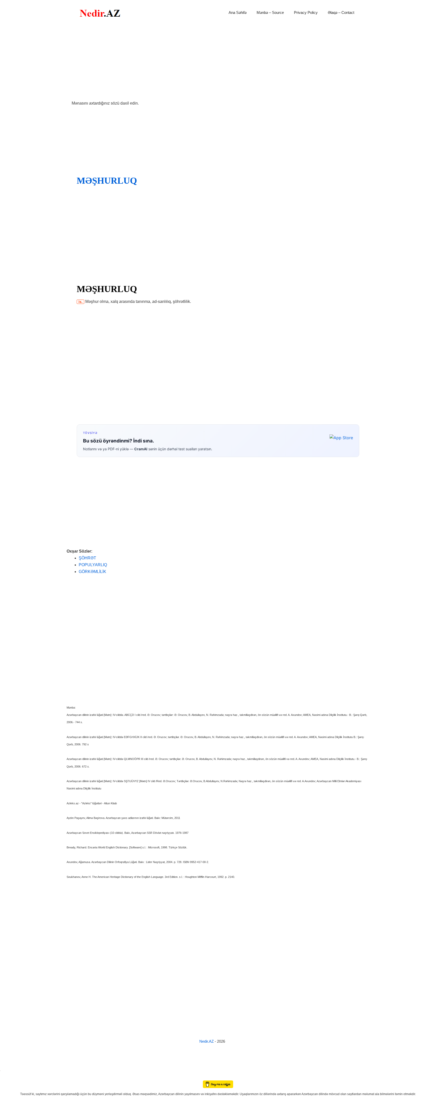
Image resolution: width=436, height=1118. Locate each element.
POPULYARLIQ (93, 565)
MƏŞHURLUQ (107, 181)
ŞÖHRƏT (87, 558)
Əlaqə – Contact (341, 12)
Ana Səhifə (238, 12)
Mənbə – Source (270, 12)
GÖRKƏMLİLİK (92, 571)
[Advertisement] (218, 62)
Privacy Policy (306, 12)
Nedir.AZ (207, 1041)
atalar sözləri (8, 1069)
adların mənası (8, 1077)
